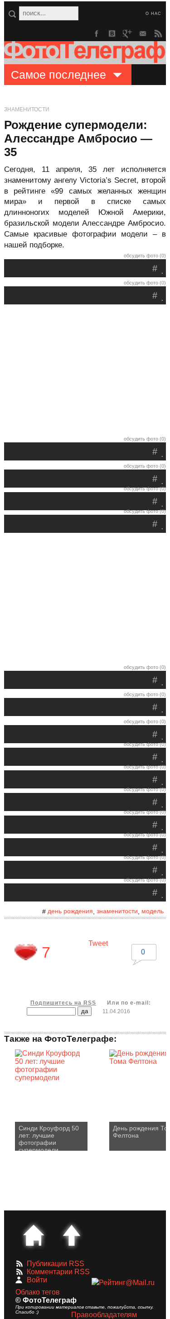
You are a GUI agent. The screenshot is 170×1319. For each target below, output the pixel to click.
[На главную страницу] (33, 1235)
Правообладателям (104, 1315)
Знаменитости (26, 109)
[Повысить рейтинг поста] (26, 952)
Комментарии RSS (58, 1272)
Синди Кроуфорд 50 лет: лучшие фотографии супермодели (49, 1137)
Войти (37, 1280)
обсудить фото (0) (145, 255)
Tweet (98, 943)
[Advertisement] (85, 372)
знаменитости (117, 911)
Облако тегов (37, 1292)
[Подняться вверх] (71, 1235)
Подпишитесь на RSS (63, 1003)
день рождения (70, 911)
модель (152, 911)
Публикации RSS (55, 1263)
